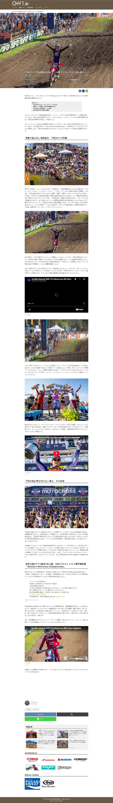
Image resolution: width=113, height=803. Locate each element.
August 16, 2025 (60, 596)
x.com (26, 601)
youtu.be (27, 315)
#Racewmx (33, 581)
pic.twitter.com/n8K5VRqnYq (38, 594)
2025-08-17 (34, 79)
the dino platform (58, 801)
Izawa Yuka (34, 81)
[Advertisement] (38, 686)
